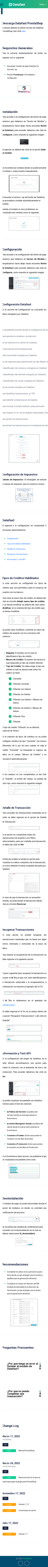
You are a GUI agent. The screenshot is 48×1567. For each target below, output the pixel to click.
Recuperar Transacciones (17, 554)
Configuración (12, 538)
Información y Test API (16, 559)
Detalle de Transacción (16, 549)
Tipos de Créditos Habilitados (18, 544)
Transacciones (8, 1005)
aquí (23, 31)
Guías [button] (42, 4)
